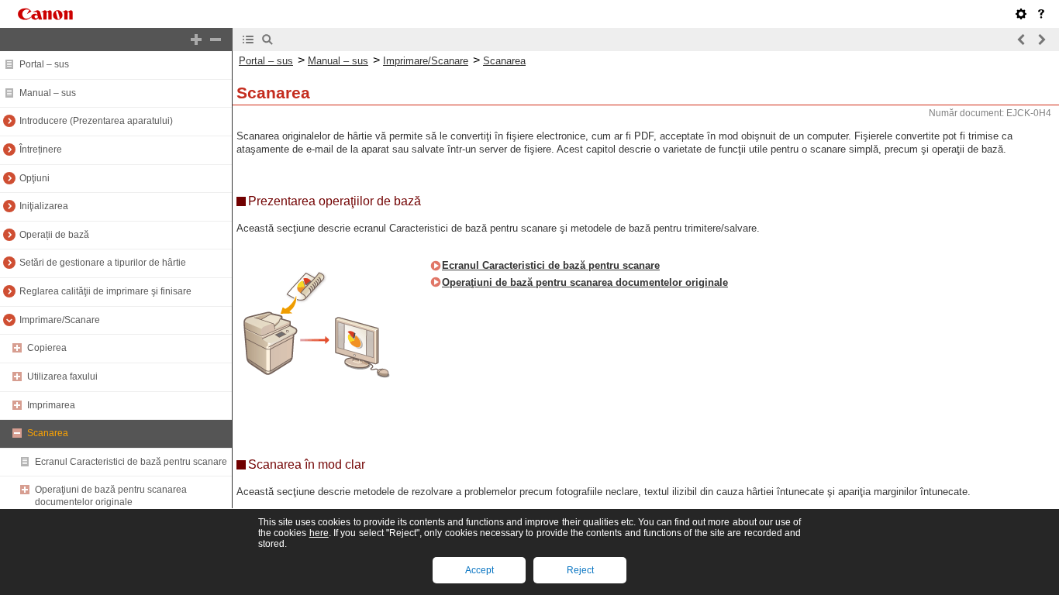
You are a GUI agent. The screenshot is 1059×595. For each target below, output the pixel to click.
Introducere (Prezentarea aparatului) (96, 120)
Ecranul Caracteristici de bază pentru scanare (131, 461)
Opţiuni (34, 178)
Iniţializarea (43, 206)
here (319, 533)
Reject (580, 570)
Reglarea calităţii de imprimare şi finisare (105, 291)
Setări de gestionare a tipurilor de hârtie (102, 262)
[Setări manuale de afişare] (1021, 13)
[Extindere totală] (196, 39)
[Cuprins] (248, 39)
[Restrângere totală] (215, 39)
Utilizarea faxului (62, 376)
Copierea (47, 347)
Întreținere (40, 149)
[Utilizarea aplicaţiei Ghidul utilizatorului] (1041, 13)
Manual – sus (47, 93)
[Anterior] (1021, 39)
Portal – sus (44, 64)
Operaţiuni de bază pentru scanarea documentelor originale (111, 495)
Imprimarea (51, 405)
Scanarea (47, 433)
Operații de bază (54, 234)
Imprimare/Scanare (59, 320)
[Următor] (1041, 39)
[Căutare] (267, 39)
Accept (479, 570)
